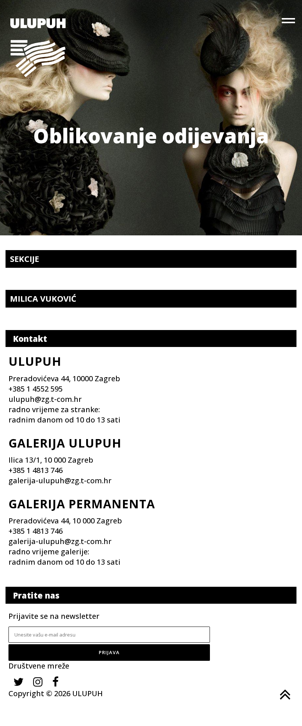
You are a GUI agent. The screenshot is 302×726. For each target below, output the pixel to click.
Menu (289, 22)
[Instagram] (38, 681)
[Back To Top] (284, 695)
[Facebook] (55, 681)
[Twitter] (18, 681)
